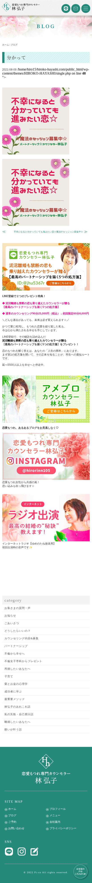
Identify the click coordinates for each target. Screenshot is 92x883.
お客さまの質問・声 (17, 608)
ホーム (12, 808)
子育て (8, 676)
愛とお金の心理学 (16, 684)
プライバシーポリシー (63, 828)
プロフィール (58, 808)
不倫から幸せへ (14, 653)
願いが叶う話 (13, 729)
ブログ (12, 815)
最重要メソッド (14, 699)
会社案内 (55, 821)
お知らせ (10, 615)
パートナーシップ (16, 646)
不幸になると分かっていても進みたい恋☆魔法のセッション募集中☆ (48, 232)
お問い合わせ (16, 828)
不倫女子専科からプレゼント (23, 661)
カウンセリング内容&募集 (21, 638)
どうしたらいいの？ (17, 630)
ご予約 (12, 821)
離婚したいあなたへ (17, 721)
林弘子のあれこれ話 (17, 706)
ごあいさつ (11, 623)
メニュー (55, 815)
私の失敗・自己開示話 (18, 714)
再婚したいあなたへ (17, 668)
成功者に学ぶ (13, 691)
